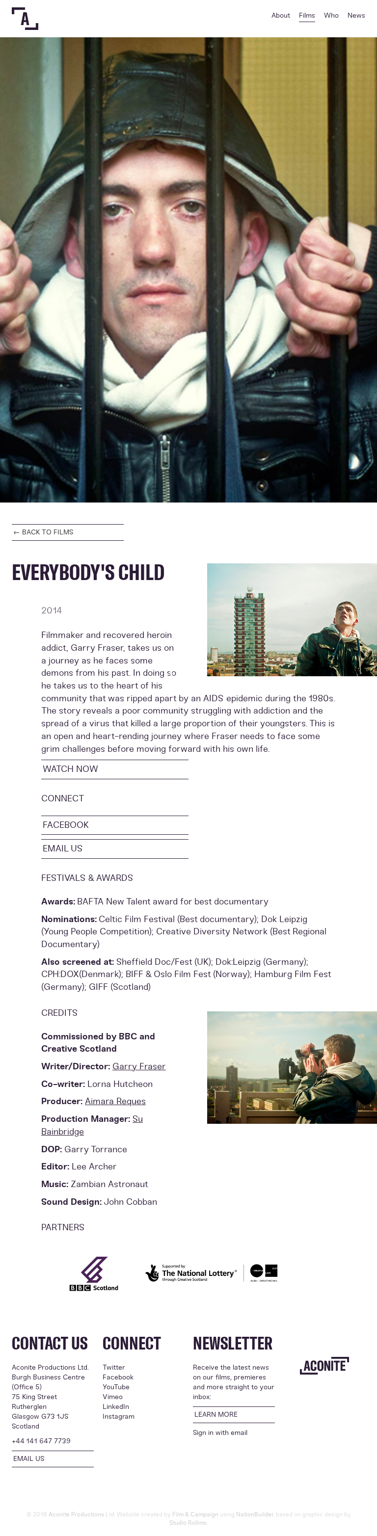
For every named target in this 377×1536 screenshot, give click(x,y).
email (239, 1433)
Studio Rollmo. (188, 1523)
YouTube (116, 1387)
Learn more (216, 1414)
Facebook (66, 825)
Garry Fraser (139, 1066)
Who (331, 15)
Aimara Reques (115, 1101)
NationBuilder (254, 1514)
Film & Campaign (195, 1514)
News (356, 15)
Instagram (119, 1416)
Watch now (70, 769)
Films (307, 15)
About (280, 15)
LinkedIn (116, 1407)
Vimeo (113, 1397)
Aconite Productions (76, 1514)
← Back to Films (43, 532)
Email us (63, 848)
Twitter (114, 1367)
